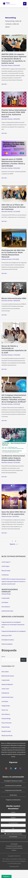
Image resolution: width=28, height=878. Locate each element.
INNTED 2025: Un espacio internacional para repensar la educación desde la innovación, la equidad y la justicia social (14, 58)
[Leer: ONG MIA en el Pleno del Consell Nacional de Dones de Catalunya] (14, 193)
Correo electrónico (13, 823)
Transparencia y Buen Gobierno (14, 846)
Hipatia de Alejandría (7, 684)
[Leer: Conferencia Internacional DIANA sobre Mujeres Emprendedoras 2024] (14, 440)
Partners (14, 850)
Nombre (13, 812)
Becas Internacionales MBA (14, 298)
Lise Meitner (5, 602)
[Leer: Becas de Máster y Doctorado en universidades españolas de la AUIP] (14, 332)
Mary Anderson (6, 606)
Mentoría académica (7, 644)
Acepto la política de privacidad (14, 833)
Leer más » (4, 84)
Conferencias (5, 574)
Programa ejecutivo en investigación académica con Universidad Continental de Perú (13, 624)
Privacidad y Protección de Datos (14, 848)
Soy (13, 828)
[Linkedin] (6, 768)
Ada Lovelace (5, 671)
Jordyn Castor (5, 688)
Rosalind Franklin (6, 731)
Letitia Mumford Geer (7, 611)
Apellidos (13, 817)
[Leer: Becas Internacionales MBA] (14, 288)
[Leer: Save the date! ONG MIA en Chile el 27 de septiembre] (14, 496)
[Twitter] (15, 768)
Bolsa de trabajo (6, 570)
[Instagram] (20, 768)
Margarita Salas (6, 705)
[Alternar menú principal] (24, 3)
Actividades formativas (8, 639)
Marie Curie (5, 710)
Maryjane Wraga (6, 594)
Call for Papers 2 (6, 562)
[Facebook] (10, 768)
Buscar (3, 656)
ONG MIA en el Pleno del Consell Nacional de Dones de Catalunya (13, 207)
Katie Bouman (5, 693)
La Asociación (14, 844)
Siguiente (13, 544)
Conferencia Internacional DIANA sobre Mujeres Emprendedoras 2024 (13, 458)
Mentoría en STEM (7, 635)
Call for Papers (5, 566)
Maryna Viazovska (6, 722)
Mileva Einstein (6, 727)
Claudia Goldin (6, 598)
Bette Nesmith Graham (8, 676)
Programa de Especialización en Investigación (14, 631)
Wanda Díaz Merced (7, 735)
